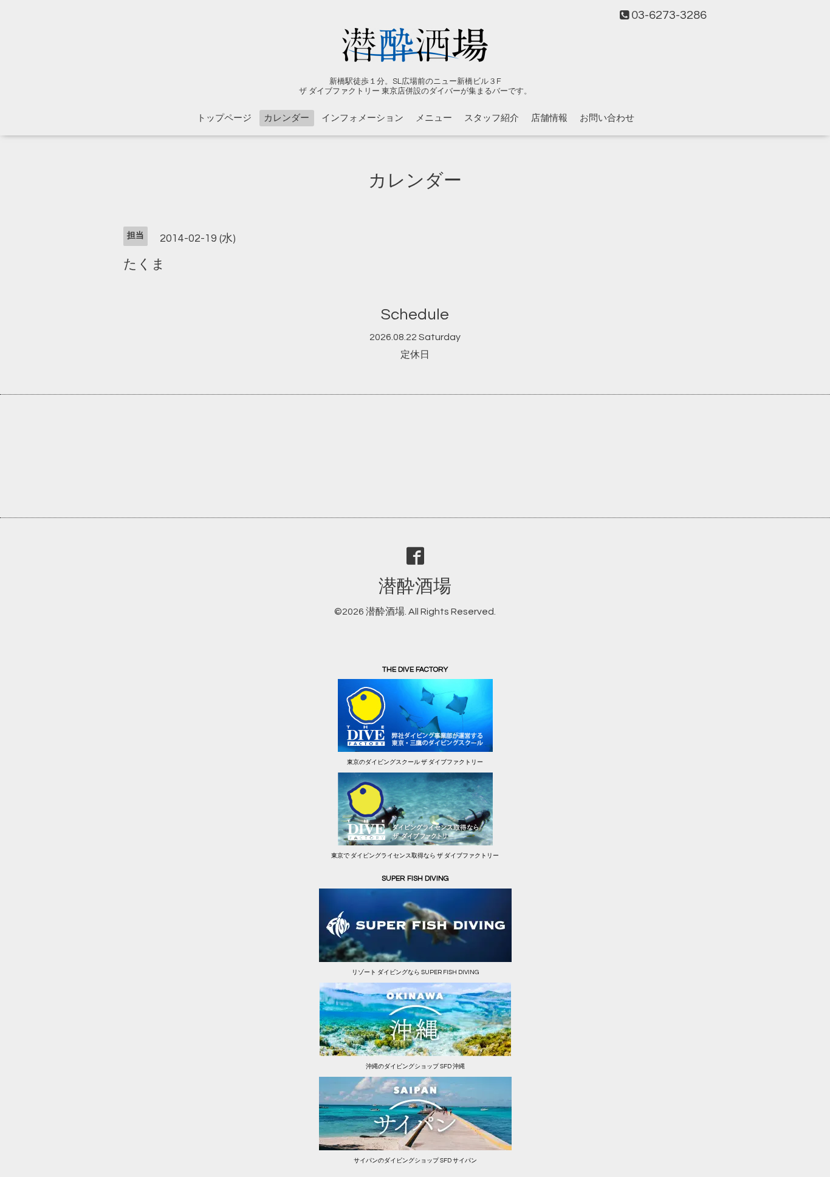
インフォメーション (362, 118)
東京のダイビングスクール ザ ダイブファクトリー (415, 762)
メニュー (434, 118)
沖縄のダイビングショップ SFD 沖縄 (415, 1066)
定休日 (415, 355)
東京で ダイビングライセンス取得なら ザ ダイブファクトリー (415, 856)
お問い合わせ (607, 118)
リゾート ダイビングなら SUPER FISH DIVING (415, 972)
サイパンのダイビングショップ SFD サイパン (415, 1161)
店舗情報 (549, 118)
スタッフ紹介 (491, 118)
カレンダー (286, 118)
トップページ (224, 118)
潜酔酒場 (415, 586)
